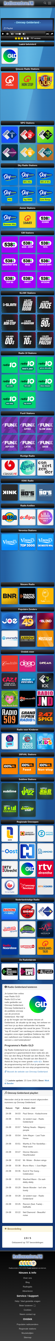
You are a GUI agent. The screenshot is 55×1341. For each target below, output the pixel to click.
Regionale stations (27, 1329)
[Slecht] (18, 38)
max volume (24, 34)
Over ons (27, 1278)
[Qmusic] (9, 81)
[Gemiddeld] (21, 38)
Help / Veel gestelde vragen (27, 1301)
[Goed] (24, 38)
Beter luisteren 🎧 (27, 1305)
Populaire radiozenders (27, 1324)
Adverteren (27, 1291)
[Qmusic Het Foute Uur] (45, 81)
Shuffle (47, 34)
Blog (28, 1282)
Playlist (9, 28)
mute (12, 34)
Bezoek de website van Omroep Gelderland (27, 1071)
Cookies (27, 1310)
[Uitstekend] (27, 38)
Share (52, 34)
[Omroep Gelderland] (9, 56)
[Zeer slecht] (16, 38)
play (3, 34)
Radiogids (27, 1286)
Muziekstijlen (27, 1333)
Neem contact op (27, 1314)
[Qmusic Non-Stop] (27, 81)
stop (7, 34)
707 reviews (36, 38)
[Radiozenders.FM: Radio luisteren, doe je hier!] (27, 1256)
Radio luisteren (32, 1268)
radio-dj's (37, 1061)
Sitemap (27, 1337)
